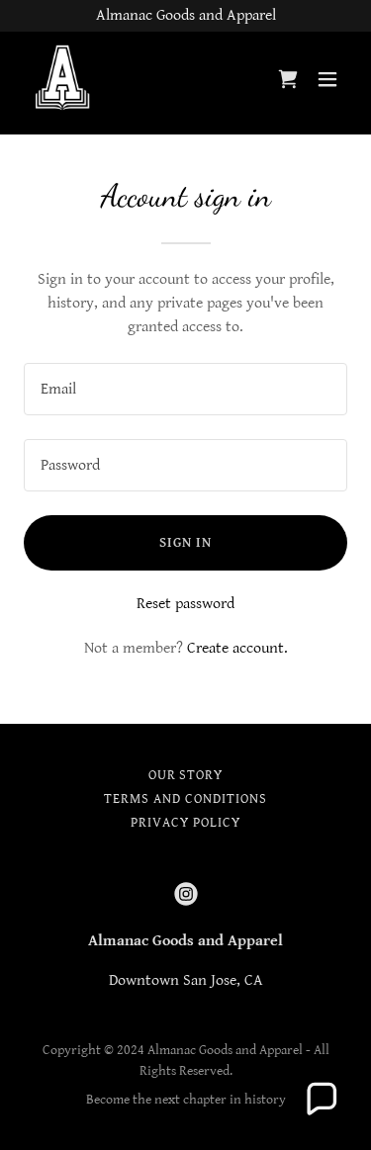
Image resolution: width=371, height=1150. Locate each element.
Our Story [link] (186, 775)
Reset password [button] (185, 603)
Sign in (185, 543)
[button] (327, 79)
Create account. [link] (237, 648)
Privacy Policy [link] (185, 823)
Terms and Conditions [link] (185, 799)
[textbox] (185, 389)
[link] (64, 79)
